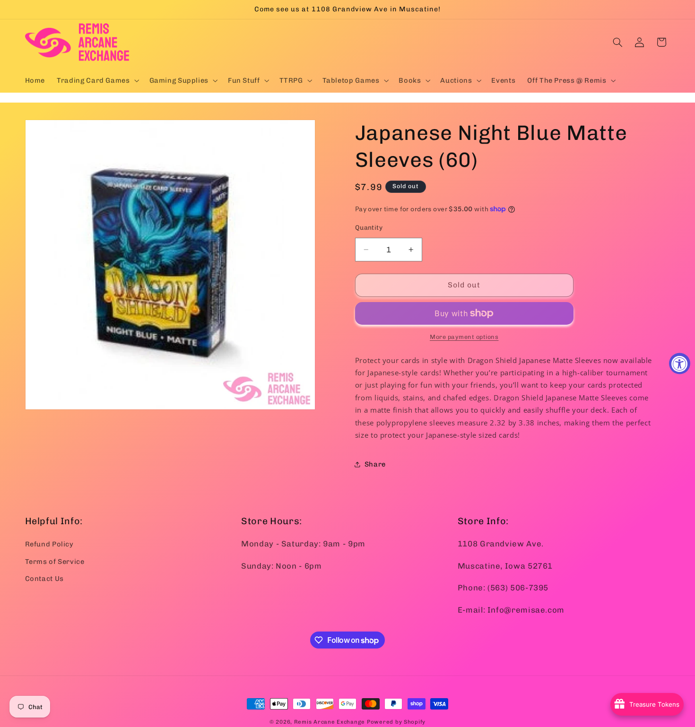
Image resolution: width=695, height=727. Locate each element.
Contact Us (44, 578)
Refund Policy (49, 544)
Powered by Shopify (396, 721)
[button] (97, 80)
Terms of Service (55, 561)
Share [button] (375, 464)
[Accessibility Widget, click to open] (679, 363)
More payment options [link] (464, 336)
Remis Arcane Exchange (329, 721)
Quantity (368, 227)
